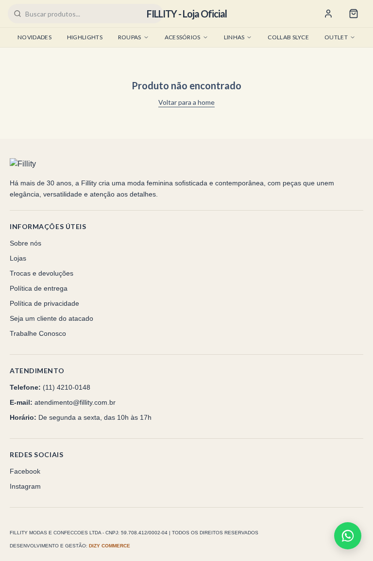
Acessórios (183, 37)
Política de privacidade (44, 303)
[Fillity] (42, 164)
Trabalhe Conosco (38, 333)
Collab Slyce (288, 37)
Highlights (84, 37)
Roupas (129, 37)
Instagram (25, 486)
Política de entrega (39, 288)
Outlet (336, 37)
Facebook (25, 471)
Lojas (18, 258)
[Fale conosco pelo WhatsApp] (347, 535)
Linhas (234, 37)
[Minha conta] (328, 13)
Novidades (34, 37)
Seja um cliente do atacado (51, 318)
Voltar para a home (186, 102)
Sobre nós (25, 243)
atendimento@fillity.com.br (75, 402)
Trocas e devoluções (41, 273)
